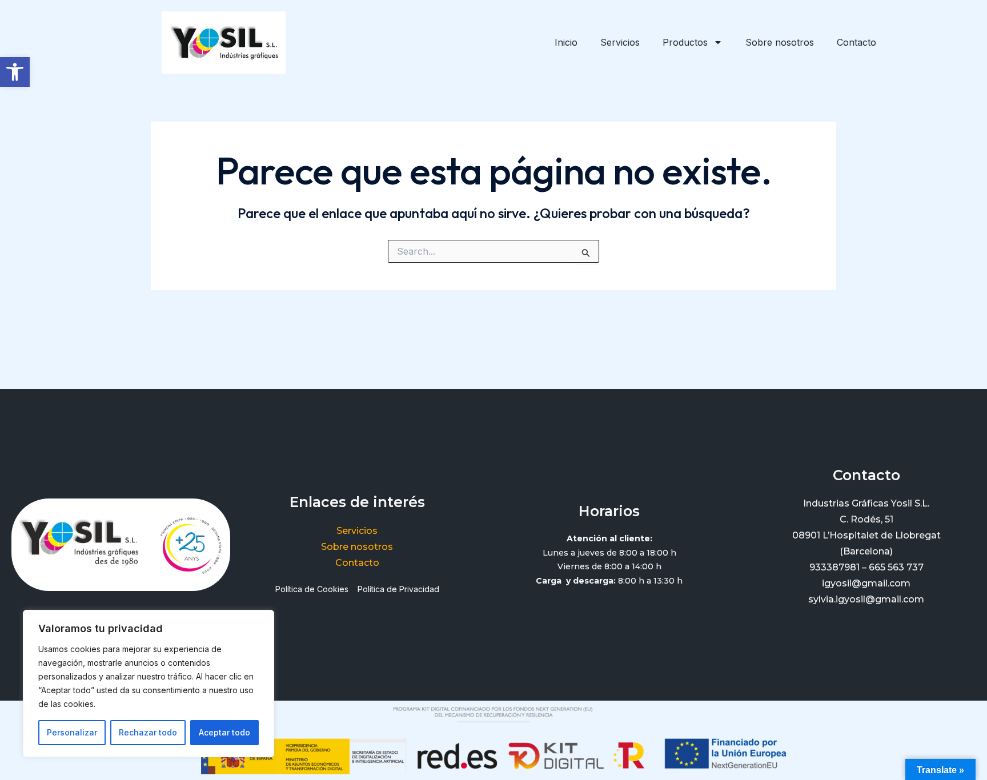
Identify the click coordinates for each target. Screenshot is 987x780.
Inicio (566, 42)
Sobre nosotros (779, 42)
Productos (685, 42)
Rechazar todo (148, 732)
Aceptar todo (224, 732)
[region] (148, 683)
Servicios (620, 42)
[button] (15, 72)
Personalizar (72, 732)
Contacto (856, 42)
